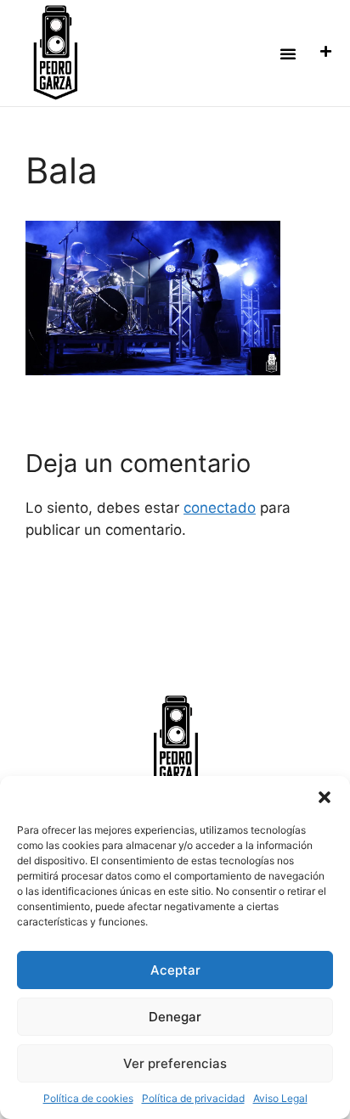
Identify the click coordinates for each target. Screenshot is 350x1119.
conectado (219, 507)
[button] (324, 797)
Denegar (175, 1017)
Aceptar (175, 970)
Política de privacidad (193, 1098)
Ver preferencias (175, 1063)
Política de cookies (88, 1098)
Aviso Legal (280, 1098)
